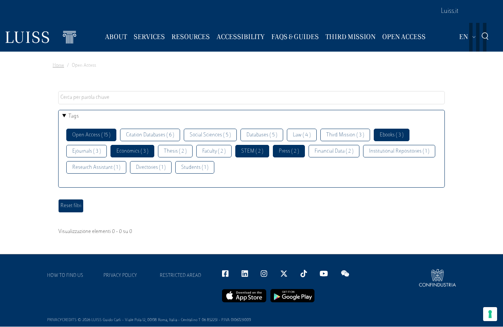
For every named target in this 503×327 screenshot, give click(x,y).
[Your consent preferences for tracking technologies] (490, 314)
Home (58, 65)
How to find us (65, 276)
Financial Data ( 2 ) (333, 151)
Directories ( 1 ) (151, 167)
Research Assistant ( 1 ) (96, 167)
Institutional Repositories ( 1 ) (399, 151)
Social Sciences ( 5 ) (210, 135)
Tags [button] (73, 116)
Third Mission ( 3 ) (345, 135)
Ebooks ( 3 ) (392, 135)
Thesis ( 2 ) (175, 151)
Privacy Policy (120, 276)
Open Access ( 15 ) (91, 135)
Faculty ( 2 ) (214, 151)
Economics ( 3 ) (132, 151)
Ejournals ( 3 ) (86, 151)
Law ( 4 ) (302, 135)
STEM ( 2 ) (252, 151)
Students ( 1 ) (194, 167)
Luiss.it (449, 11)
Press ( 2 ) (289, 151)
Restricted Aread (180, 276)
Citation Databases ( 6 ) (150, 135)
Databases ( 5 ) (261, 135)
